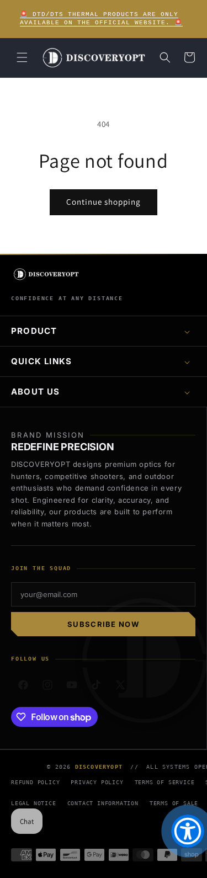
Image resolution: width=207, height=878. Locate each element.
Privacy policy (97, 782)
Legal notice (33, 803)
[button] (22, 57)
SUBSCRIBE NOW (103, 624)
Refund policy (35, 782)
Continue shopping (103, 201)
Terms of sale (174, 803)
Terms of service (165, 782)
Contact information (103, 803)
